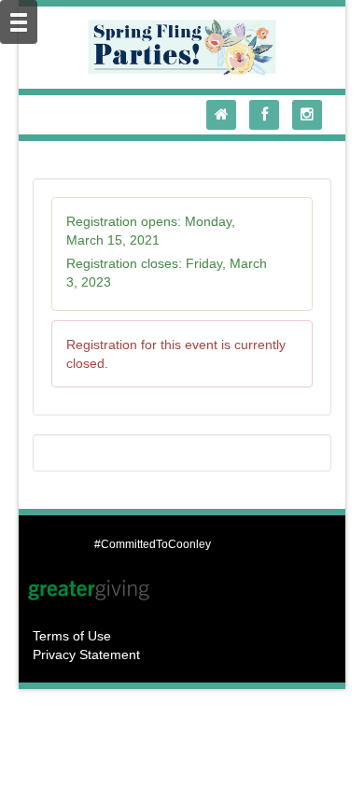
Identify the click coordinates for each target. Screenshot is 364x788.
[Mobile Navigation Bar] (18, 22)
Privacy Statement (86, 654)
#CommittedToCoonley (152, 544)
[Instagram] (311, 114)
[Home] (225, 114)
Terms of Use (72, 635)
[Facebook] (268, 114)
